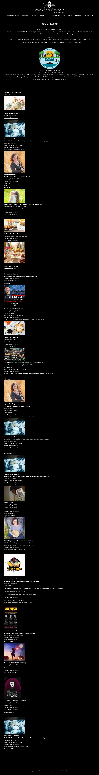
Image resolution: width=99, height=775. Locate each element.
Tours (70, 15)
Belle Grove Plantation (45, 771)
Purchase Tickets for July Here (13, 448)
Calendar (25, 15)
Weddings (78, 15)
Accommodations (12, 15)
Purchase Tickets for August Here (14, 485)
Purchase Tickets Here (11, 118)
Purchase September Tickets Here (15, 549)
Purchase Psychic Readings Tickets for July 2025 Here (21, 417)
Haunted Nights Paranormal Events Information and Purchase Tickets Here (28, 373)
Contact (87, 15)
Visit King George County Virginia (49, 70)
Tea (64, 15)
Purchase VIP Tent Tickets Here (14, 600)
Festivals (33, 15)
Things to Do (43, 15)
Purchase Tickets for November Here (16, 746)
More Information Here (11, 116)
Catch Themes (66, 771)
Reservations (56, 15)
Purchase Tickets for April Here (14, 150)
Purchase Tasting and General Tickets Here (18, 603)
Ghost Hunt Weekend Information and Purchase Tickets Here (24, 320)
